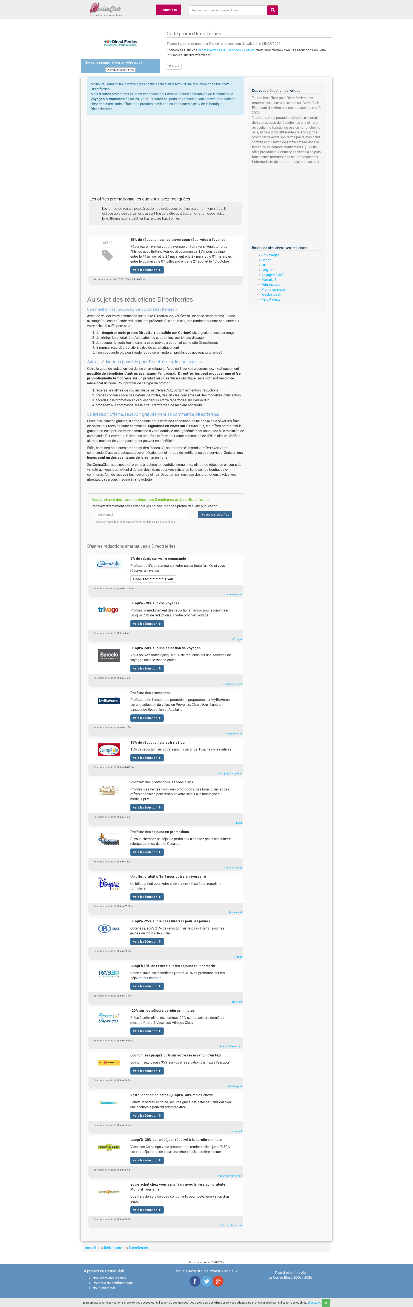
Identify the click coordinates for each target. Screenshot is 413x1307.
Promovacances (273, 289)
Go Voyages (270, 255)
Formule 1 (268, 280)
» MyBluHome (234, 733)
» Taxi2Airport (234, 1086)
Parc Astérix (270, 299)
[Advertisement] (165, 153)
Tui (263, 265)
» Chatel (237, 823)
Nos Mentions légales (109, 1278)
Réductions (168, 10)
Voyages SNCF (272, 275)
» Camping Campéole (229, 773)
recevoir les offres (216, 514)
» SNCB (238, 957)
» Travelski (236, 1001)
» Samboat (236, 1131)
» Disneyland (234, 912)
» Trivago (237, 639)
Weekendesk (271, 294)
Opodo (266, 260)
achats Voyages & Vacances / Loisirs (226, 50)
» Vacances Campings (229, 1175)
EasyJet (267, 270)
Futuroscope (270, 285)
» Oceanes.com (233, 867)
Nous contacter (103, 1288)
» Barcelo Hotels (232, 684)
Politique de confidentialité (112, 1283)
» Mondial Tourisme (230, 1225)
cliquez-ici (314, 1302)
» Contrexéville (233, 594)
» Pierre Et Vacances (230, 1046)
